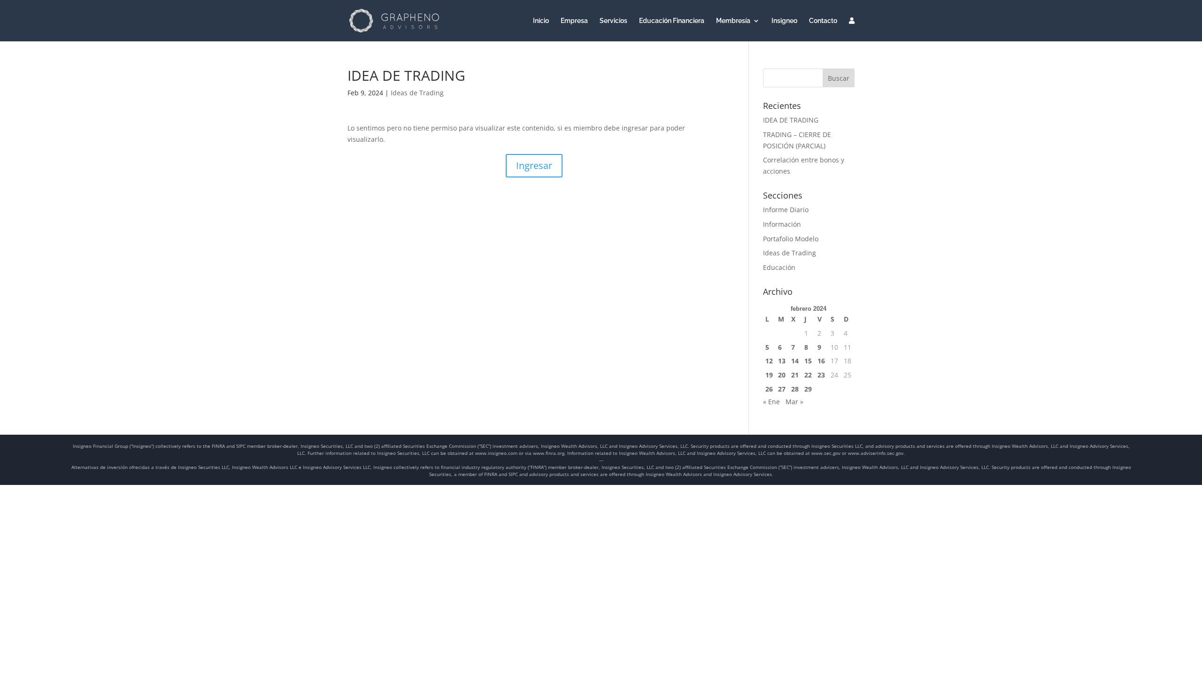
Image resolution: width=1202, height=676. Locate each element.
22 (808, 374)
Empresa (574, 20)
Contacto (823, 20)
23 (821, 374)
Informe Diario (786, 209)
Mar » (794, 401)
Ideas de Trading (417, 92)
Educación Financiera (671, 20)
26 (769, 388)
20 (782, 374)
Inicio (541, 20)
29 (808, 388)
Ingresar (534, 165)
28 (795, 388)
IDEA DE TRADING (790, 119)
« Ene (771, 401)
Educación (779, 267)
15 (808, 360)
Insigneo (784, 20)
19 (769, 374)
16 (821, 360)
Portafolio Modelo (790, 238)
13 (782, 360)
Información (782, 224)
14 (795, 360)
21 (795, 374)
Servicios (613, 20)
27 (782, 388)
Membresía (733, 20)
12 (769, 360)
